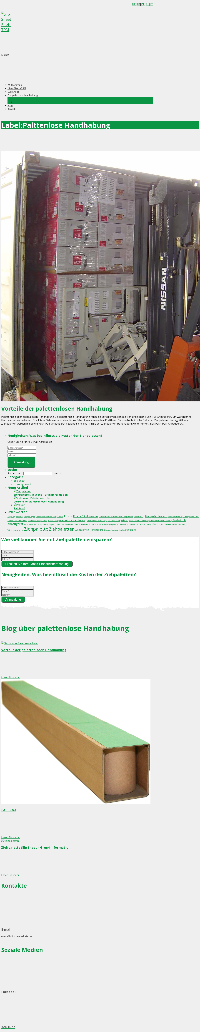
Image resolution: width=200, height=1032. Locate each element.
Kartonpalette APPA (190, 517)
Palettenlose (53, 521)
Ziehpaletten (62, 529)
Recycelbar (28, 524)
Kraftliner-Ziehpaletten (37, 521)
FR (138, 4)
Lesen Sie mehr (10, 677)
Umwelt (156, 524)
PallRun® (19, 508)
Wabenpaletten (167, 524)
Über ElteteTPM (17, 88)
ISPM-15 (164, 517)
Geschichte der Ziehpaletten (121, 517)
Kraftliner (23, 521)
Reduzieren (39, 524)
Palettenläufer (114, 521)
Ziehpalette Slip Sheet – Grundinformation (41, 494)
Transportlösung (144, 524)
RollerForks (81, 524)
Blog (10, 105)
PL (147, 4)
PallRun (124, 520)
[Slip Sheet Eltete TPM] (10, 29)
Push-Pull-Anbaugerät (27, 98)
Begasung (11, 517)
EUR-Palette (93, 517)
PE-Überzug (167, 521)
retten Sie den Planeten (66, 524)
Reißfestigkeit (49, 524)
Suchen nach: (15, 473)
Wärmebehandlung (15, 530)
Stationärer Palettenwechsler (31, 102)
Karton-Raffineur (175, 517)
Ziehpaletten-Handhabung (23, 95)
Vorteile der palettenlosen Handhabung (56, 408)
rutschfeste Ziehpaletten (127, 524)
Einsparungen (29, 517)
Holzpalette (153, 516)
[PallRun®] (19, 505)
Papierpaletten (155, 521)
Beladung (19, 517)
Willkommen (15, 85)
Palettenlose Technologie (97, 521)
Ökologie (132, 529)
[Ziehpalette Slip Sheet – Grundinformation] (22, 491)
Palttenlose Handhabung (139, 521)
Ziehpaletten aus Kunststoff (115, 530)
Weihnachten (179, 524)
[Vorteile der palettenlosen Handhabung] (32, 498)
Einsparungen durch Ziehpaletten (49, 517)
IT (151, 4)
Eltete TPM (80, 516)
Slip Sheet (13, 91)
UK (134, 4)
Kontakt (12, 109)
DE (143, 4)
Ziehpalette (36, 529)
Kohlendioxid (13, 521)
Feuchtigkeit (104, 517)
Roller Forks (91, 524)
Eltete (68, 516)
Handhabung (139, 517)
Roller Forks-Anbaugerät (107, 524)
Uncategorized (22, 484)
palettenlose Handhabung (72, 520)
